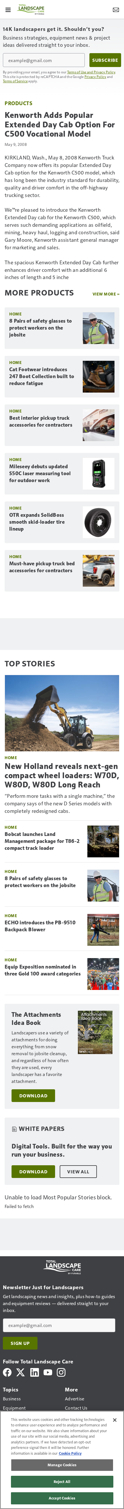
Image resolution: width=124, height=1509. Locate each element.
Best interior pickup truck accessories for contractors (40, 421)
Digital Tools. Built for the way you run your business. (62, 1150)
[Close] (114, 1420)
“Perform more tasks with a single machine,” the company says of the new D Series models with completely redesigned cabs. (60, 803)
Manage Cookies (62, 1464)
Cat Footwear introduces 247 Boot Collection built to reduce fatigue (41, 376)
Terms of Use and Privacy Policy (91, 72)
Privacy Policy (95, 76)
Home (15, 313)
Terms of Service (15, 81)
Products (18, 103)
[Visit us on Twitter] (21, 1372)
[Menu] (8, 9)
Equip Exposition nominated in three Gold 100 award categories (43, 970)
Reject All (62, 1481)
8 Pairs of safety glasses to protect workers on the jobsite (40, 328)
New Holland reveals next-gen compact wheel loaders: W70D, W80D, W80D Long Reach (62, 775)
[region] (62, 1460)
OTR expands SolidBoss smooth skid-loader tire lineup (37, 522)
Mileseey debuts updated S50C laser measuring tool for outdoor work (40, 473)
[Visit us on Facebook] (7, 1372)
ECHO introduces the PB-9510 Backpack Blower (40, 926)
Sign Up (20, 1343)
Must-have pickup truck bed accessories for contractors (42, 567)
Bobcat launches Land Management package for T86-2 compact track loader (42, 841)
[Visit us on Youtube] (48, 1372)
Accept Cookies (62, 1498)
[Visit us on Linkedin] (34, 1372)
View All (78, 1172)
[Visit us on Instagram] (61, 1372)
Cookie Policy (70, 1453)
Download (33, 1096)
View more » (106, 293)
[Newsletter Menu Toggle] (115, 9)
